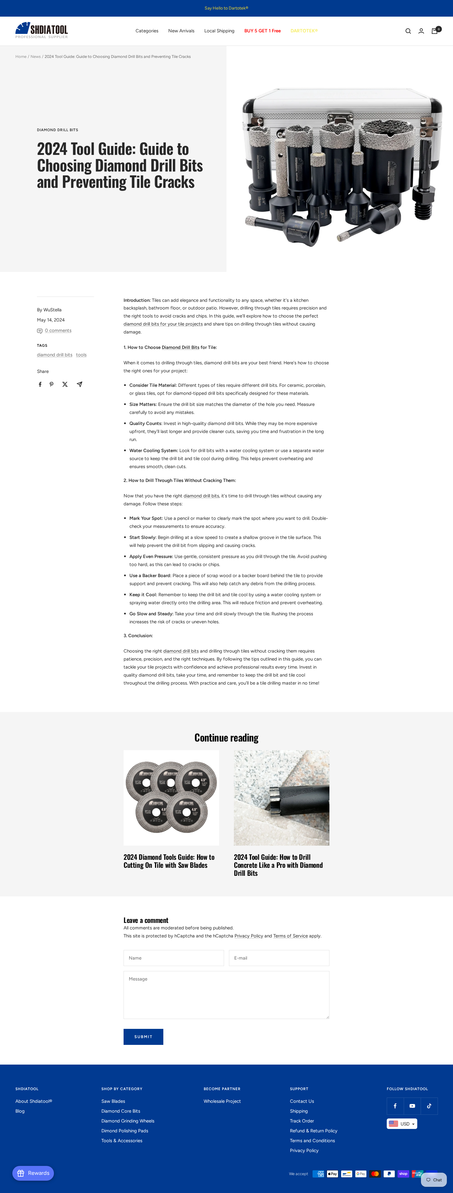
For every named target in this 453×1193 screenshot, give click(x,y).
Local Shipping (219, 31)
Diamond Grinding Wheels (127, 1121)
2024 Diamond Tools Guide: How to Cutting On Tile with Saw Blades (169, 861)
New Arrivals (181, 31)
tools (81, 355)
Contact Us (302, 1101)
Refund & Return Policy (313, 1131)
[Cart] (434, 31)
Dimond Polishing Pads (124, 1131)
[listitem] (40, 384)
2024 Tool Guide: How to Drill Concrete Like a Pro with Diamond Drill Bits (278, 864)
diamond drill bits (57, 130)
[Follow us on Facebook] (395, 1106)
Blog (20, 1111)
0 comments (58, 330)
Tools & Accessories (121, 1140)
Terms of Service (290, 936)
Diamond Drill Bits (180, 347)
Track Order (302, 1121)
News (36, 56)
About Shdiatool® (33, 1101)
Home (21, 56)
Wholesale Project (222, 1101)
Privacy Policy (249, 936)
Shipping (299, 1111)
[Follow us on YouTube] (412, 1106)
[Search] (408, 31)
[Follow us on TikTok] (429, 1106)
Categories (147, 31)
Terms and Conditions (312, 1140)
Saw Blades (113, 1101)
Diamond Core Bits (120, 1111)
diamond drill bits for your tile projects (163, 324)
